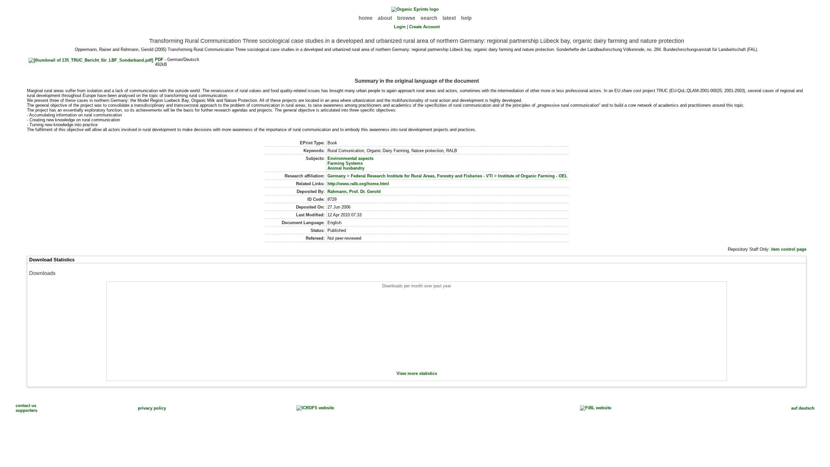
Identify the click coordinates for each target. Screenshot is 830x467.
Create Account (424, 26)
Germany (336, 176)
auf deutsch (802, 408)
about (385, 18)
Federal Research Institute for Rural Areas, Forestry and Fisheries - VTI (422, 176)
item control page (788, 249)
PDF (159, 59)
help (466, 18)
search (429, 18)
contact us (26, 405)
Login (400, 26)
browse (406, 18)
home (366, 18)
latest (449, 18)
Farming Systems (345, 163)
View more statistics (417, 373)
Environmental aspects (350, 158)
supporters (26, 410)
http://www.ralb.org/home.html (358, 183)
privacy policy (152, 408)
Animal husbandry (345, 168)
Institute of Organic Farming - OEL (532, 176)
